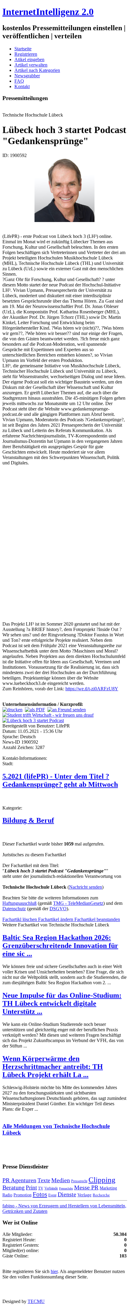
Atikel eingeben (29, 59)
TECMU (36, 1301)
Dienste (67, 1194)
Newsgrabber (27, 75)
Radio (7, 1194)
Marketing (108, 1188)
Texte (44, 1180)
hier (54, 1271)
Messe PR (86, 1187)
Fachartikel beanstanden (97, 919)
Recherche (101, 1195)
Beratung (13, 1187)
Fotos (40, 1194)
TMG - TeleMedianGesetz (78, 903)
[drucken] (12, 709)
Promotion (23, 1194)
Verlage (84, 1194)
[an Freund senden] (66, 709)
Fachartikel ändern (56, 919)
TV (40, 1188)
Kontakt (22, 86)
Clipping (102, 1180)
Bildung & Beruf (28, 820)
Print (31, 1187)
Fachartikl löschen (20, 919)
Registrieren (25, 54)
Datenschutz (14, 908)
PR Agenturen (19, 1180)
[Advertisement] (64, 545)
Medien (60, 1180)
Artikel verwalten (30, 64)
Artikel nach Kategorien (37, 70)
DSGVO (58, 908)
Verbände (51, 1188)
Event (52, 1195)
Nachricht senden (85, 887)
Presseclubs (66, 1188)
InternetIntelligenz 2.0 (48, 11)
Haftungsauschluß (19, 903)
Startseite (23, 48)
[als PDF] (35, 709)
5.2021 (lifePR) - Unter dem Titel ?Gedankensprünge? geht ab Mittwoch (60, 780)
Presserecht (79, 1181)
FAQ (19, 81)
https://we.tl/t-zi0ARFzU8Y (91, 688)
